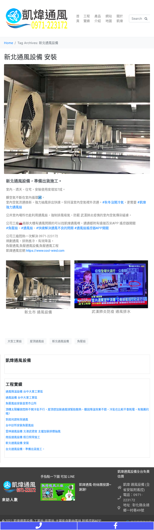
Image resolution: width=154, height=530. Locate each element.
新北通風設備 (60, 341)
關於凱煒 (120, 18)
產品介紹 (97, 18)
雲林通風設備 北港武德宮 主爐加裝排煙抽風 (33, 431)
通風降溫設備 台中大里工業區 (24, 391)
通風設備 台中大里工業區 (21, 397)
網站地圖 (108, 18)
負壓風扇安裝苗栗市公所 (21, 403)
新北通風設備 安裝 (30, 57)
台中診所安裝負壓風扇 (20, 425)
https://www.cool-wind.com (45, 251)
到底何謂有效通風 (17, 419)
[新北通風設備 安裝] (77, 119)
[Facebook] (115, 526)
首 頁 (77, 18)
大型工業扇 (15, 341)
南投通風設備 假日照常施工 (23, 437)
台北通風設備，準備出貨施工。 (25, 449)
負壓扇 (81, 341)
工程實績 (86, 18)
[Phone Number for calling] (38, 526)
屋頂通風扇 (37, 341)
